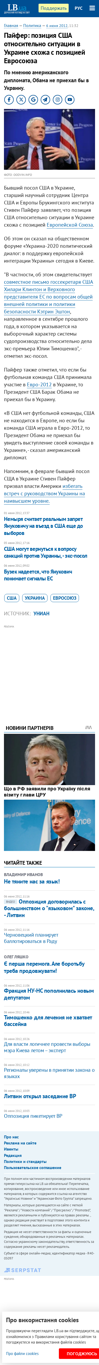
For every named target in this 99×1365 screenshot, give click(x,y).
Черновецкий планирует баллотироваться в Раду (31, 938)
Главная (11, 25)
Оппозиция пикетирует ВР (33, 1115)
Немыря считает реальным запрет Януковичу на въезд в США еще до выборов (43, 526)
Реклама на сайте (20, 1143)
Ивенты (11, 1149)
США (12, 598)
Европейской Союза (70, 224)
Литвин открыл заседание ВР (40, 1096)
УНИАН (41, 613)
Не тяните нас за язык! (31, 881)
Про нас (11, 1136)
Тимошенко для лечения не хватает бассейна (48, 1021)
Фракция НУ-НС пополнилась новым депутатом (49, 994)
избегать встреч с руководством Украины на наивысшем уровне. (44, 493)
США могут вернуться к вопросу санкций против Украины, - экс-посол (45, 552)
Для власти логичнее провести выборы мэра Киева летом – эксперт (47, 1047)
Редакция (13, 1155)
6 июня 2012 (57, 25)
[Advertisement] (49, 668)
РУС (79, 8)
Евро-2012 (39, 384)
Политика (32, 25)
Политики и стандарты (25, 1161)
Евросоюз (64, 598)
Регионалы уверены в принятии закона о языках (49, 1073)
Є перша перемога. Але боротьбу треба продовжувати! (44, 967)
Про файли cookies (22, 1353)
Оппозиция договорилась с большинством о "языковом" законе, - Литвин (49, 908)
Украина (35, 598)
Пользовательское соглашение (32, 1167)
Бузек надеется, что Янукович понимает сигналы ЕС (38, 575)
